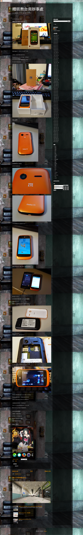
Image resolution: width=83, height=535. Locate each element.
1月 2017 (55, 68)
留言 (56, 188)
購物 (55, 162)
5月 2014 (55, 89)
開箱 (16, 461)
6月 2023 (55, 40)
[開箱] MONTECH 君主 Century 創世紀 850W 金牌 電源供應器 (30, 506)
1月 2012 (55, 125)
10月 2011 (55, 130)
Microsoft (56, 175)
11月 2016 (55, 71)
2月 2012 (55, 124)
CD (55, 170)
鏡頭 (55, 165)
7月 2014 (55, 88)
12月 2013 (55, 97)
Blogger (45, 531)
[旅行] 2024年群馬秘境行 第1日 (19, 477)
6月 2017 (55, 63)
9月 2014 (55, 87)
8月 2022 (55, 43)
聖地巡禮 (56, 159)
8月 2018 (55, 61)
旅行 (55, 152)
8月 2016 (55, 74)
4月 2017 (55, 66)
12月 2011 (55, 127)
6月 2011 (55, 134)
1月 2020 (55, 53)
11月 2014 (55, 85)
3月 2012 (55, 123)
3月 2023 (55, 42)
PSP (55, 176)
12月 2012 (55, 114)
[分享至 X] (24, 459)
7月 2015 (55, 81)
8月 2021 (55, 48)
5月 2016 (55, 75)
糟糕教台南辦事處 (27, 9)
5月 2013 (55, 107)
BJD (55, 167)
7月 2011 (55, 133)
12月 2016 (55, 69)
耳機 (55, 147)
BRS (55, 169)
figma (56, 173)
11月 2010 (55, 140)
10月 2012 (55, 117)
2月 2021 (55, 51)
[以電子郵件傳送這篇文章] (21, 459)
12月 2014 (55, 84)
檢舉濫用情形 (56, 181)
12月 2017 (55, 62)
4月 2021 (55, 49)
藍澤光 (56, 163)
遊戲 (55, 160)
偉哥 (55, 29)
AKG (55, 166)
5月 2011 (55, 135)
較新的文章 (15, 471)
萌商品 (56, 155)
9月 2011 (55, 131)
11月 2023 (55, 38)
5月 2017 (55, 65)
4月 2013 (55, 108)
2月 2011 (55, 137)
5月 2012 (55, 121)
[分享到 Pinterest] (26, 459)
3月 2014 (55, 92)
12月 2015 (55, 79)
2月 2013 (55, 111)
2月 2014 (55, 94)
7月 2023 (55, 39)
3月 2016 (55, 76)
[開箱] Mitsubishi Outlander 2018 (25, 519)
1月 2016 (55, 78)
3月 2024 (55, 36)
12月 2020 (55, 52)
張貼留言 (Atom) (18, 473)
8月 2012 (55, 118)
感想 (55, 157)
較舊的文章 (48, 471)
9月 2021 (55, 46)
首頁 (31, 471)
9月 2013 (55, 101)
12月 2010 (55, 138)
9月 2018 (55, 59)
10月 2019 (55, 55)
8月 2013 (55, 102)
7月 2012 (55, 120)
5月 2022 (55, 45)
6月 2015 (55, 82)
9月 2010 (55, 141)
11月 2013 (55, 98)
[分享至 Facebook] (25, 459)
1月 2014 (55, 95)
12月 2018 (55, 58)
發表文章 (57, 185)
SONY (56, 178)
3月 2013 (55, 110)
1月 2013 (55, 112)
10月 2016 (55, 72)
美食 (55, 150)
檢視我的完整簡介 (56, 30)
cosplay (56, 172)
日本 (55, 146)
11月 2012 (55, 115)
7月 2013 (55, 104)
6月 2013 (55, 105)
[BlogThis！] (22, 459)
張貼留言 (16, 466)
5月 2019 (55, 56)
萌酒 (55, 153)
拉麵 (55, 149)
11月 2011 (55, 128)
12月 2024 (55, 35)
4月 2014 (55, 91)
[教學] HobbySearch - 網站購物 (24, 512)
